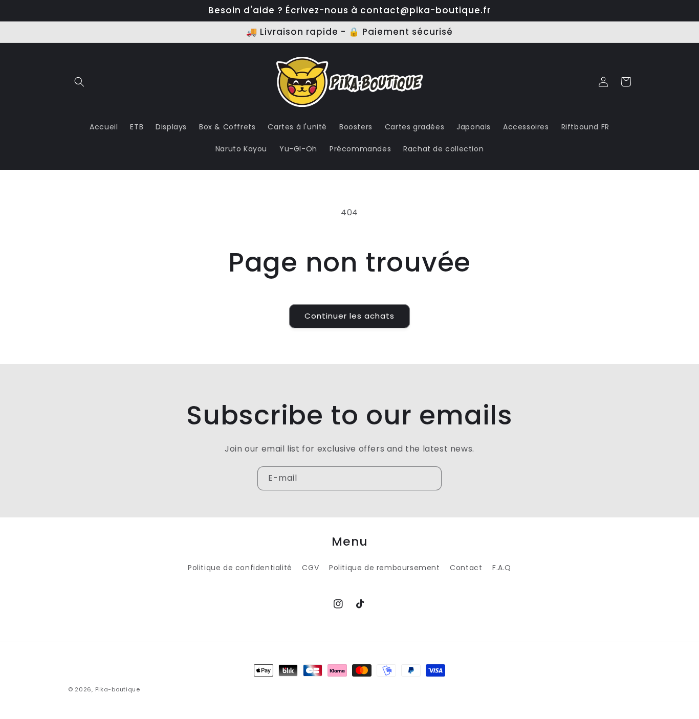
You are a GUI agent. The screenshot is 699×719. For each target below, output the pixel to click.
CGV (310, 568)
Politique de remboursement (384, 568)
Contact (466, 568)
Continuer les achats (349, 315)
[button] (79, 82)
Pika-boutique (117, 689)
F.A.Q (501, 568)
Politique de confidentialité (240, 568)
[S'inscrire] (430, 478)
